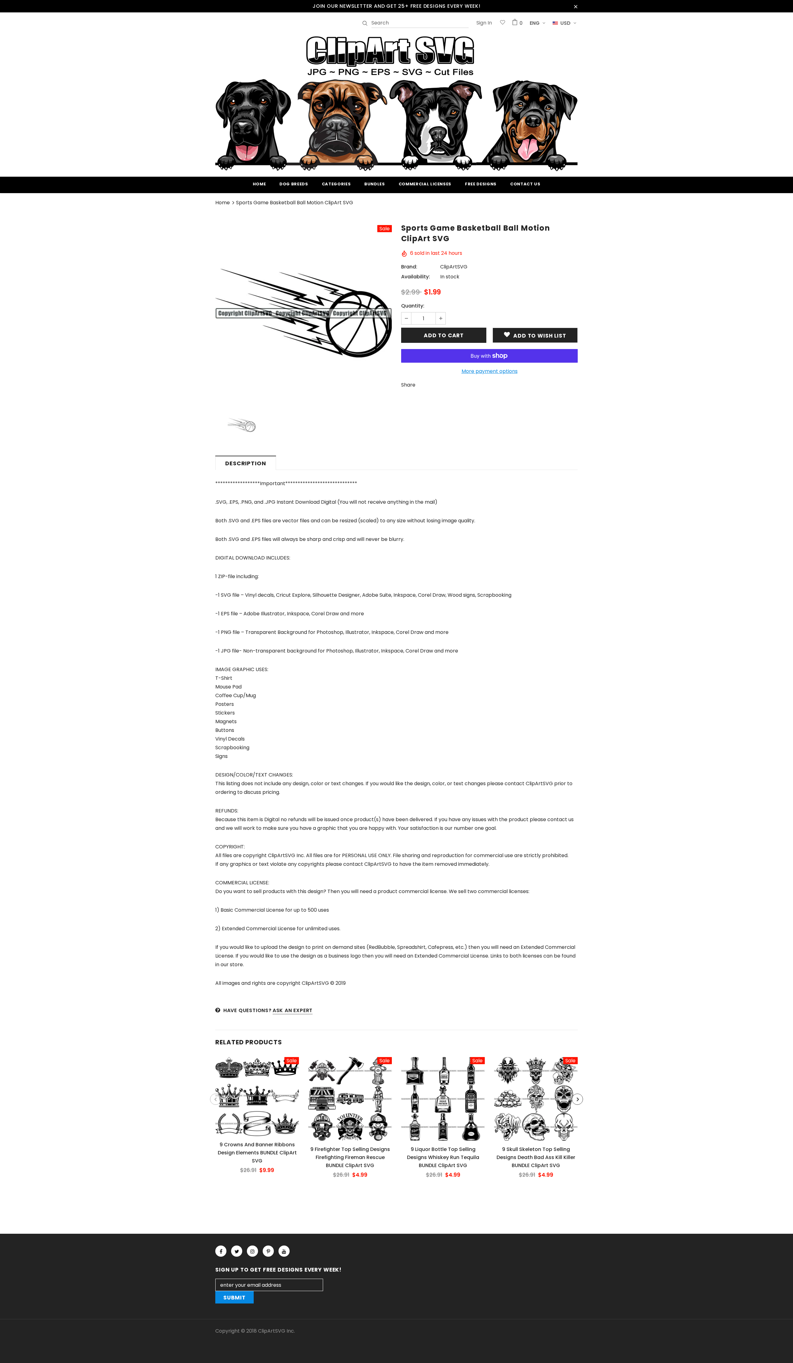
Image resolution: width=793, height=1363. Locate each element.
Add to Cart (257, 1101)
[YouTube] (284, 1251)
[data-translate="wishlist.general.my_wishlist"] (502, 23)
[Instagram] (252, 1251)
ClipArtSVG (453, 266)
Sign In (484, 22)
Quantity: (412, 305)
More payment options (490, 371)
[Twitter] (236, 1251)
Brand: (409, 266)
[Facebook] (220, 1251)
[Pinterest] (268, 1251)
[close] (575, 6)
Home (222, 202)
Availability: (415, 276)
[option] (303, 313)
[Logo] (396, 102)
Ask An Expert (293, 1010)
